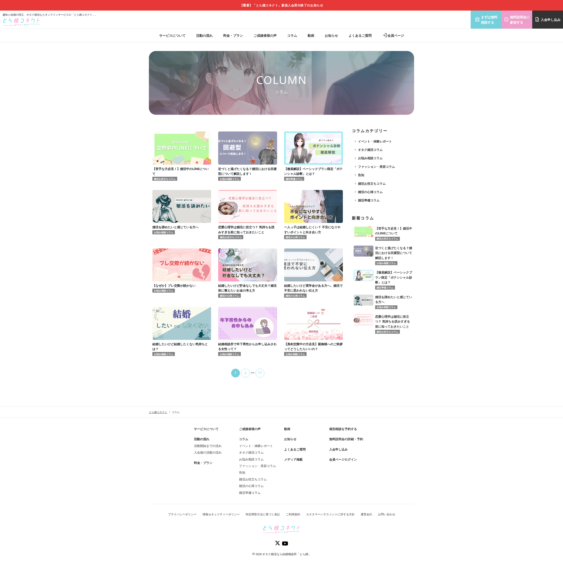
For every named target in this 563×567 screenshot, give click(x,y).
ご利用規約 (293, 514)
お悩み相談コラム (368, 158)
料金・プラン (233, 35)
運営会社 (366, 514)
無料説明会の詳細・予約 (346, 439)
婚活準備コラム (367, 200)
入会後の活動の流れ (208, 452)
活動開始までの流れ (208, 446)
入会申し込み (548, 19)
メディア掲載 (293, 459)
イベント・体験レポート (373, 141)
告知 (359, 175)
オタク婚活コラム (368, 150)
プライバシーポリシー (182, 514)
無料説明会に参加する (517, 19)
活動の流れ (204, 35)
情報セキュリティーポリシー (221, 514)
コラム (292, 35)
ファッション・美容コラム (374, 166)
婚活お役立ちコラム (370, 183)
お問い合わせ (386, 514)
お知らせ (331, 35)
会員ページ (393, 35)
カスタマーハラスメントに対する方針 (330, 514)
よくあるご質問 (360, 35)
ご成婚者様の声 (265, 35)
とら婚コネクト (158, 412)
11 (260, 372)
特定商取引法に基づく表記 (263, 514)
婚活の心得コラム (368, 192)
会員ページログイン (343, 459)
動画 (311, 35)
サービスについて (172, 35)
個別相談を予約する (343, 429)
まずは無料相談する (486, 19)
